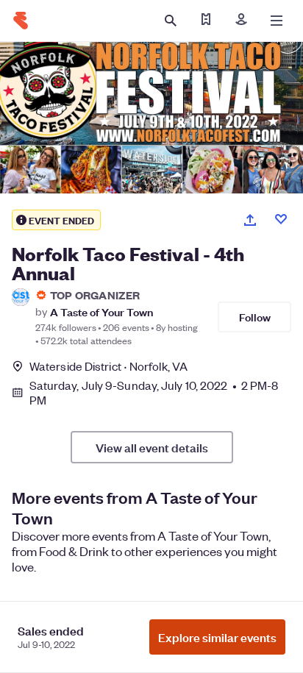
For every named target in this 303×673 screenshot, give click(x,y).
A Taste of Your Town (101, 311)
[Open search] (170, 20)
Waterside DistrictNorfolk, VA (108, 366)
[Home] (20, 20)
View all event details (152, 447)
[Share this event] (250, 220)
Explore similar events (217, 637)
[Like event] (281, 219)
